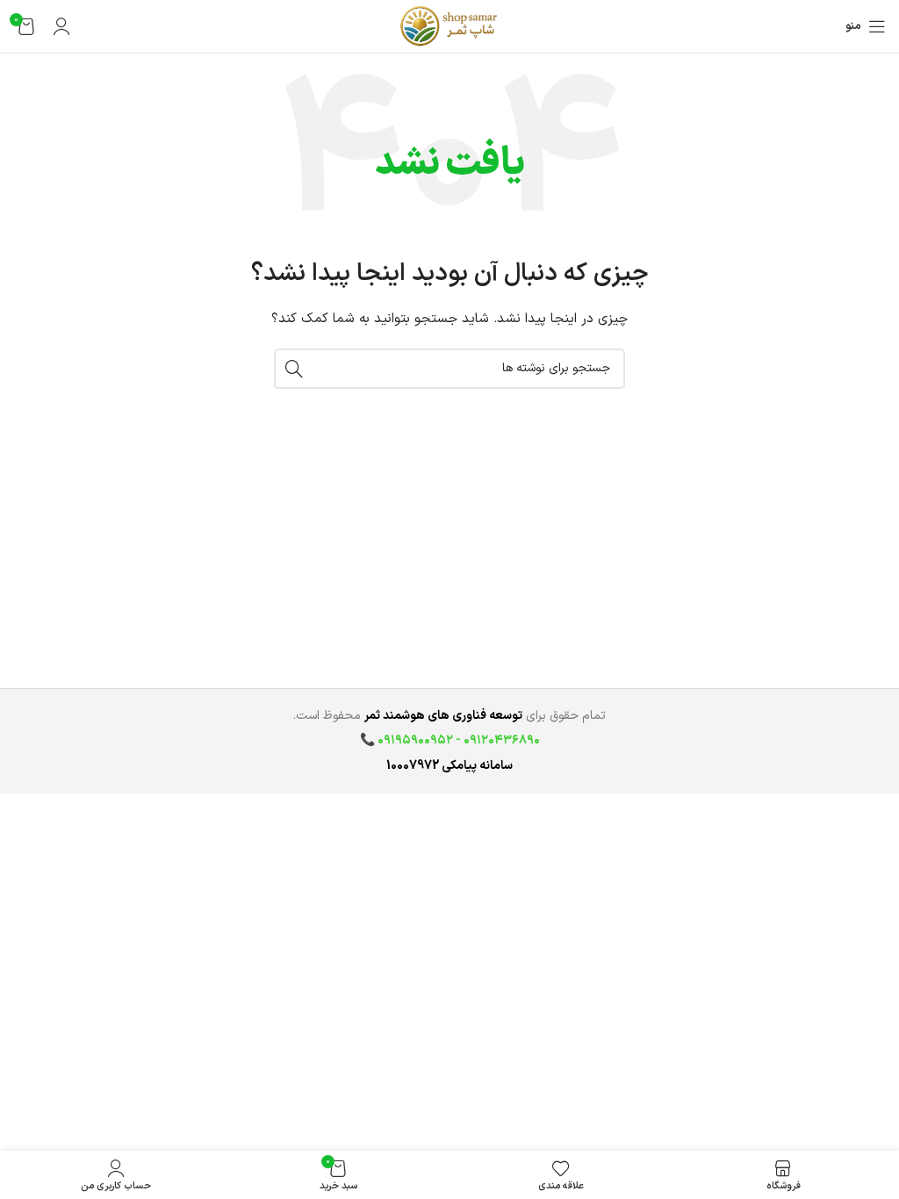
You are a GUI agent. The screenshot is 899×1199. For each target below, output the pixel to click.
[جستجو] (294, 368)
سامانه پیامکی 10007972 (449, 766)
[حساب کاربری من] (61, 26)
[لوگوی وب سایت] (449, 26)
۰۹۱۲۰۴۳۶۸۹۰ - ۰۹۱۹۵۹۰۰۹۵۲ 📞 (450, 740)
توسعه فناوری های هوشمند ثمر (443, 716)
